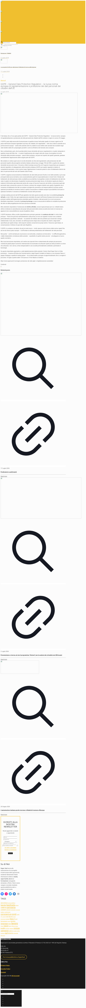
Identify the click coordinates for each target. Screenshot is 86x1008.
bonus (16, 905)
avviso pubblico (11, 903)
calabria (3, 908)
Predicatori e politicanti (9, 472)
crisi (7, 916)
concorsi (8, 909)
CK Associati (15, 976)
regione (11, 928)
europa (7, 919)
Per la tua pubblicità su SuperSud (14, 957)
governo (13, 921)
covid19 (4, 916)
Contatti (3, 972)
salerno (11, 931)
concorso (13, 909)
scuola (15, 931)
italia (9, 924)
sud (6, 933)
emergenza (3, 919)
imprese (4, 924)
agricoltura (4, 903)
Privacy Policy (5, 965)
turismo (10, 933)
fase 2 (12, 919)
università (15, 933)
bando (3, 905)
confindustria (7, 912)
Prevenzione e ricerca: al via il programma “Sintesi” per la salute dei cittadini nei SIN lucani (31, 655)
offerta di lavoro (15, 926)
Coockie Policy (5, 969)
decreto (11, 916)
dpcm (14, 916)
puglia (3, 928)
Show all (3, 80)
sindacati (3, 933)
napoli (6, 926)
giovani (8, 921)
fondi (16, 919)
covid (14, 914)
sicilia (18, 931)
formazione (4, 921)
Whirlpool (3, 935)
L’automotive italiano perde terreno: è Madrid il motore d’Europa (23, 810)
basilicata (10, 905)
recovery (7, 928)
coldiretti (3, 910)
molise (2, 926)
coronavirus (6, 914)
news (10, 926)
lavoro (14, 923)
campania (11, 907)
